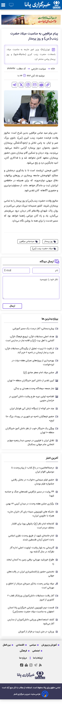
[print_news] (41, 84)
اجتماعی (36, 651)
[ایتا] (21, 665)
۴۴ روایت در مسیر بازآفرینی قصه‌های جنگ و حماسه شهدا (29, 494)
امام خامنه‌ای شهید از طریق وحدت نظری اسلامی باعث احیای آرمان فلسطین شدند (31, 538)
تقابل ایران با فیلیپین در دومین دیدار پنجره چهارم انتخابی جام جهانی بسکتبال (30, 443)
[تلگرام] (14, 85)
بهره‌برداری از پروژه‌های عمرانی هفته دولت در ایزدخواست (33, 363)
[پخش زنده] (11, 5)
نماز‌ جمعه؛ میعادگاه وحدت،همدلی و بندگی (34, 389)
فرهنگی (23, 651)
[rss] (40, 665)
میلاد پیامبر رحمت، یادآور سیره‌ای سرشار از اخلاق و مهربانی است (30, 586)
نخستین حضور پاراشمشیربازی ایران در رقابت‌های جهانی (30, 574)
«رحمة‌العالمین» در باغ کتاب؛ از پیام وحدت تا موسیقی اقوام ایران (32, 470)
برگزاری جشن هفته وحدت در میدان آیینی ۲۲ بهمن (30, 504)
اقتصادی (20, 645)
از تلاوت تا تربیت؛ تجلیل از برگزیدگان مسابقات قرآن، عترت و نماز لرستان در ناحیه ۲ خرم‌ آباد (29, 351)
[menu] (3, 5)
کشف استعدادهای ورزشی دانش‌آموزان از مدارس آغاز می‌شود (31, 622)
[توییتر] (21, 85)
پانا (45, 687)
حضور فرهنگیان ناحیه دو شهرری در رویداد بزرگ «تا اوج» (30, 419)
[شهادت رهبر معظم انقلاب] (31, 20)
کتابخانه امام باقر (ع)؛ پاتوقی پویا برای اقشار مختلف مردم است (33, 526)
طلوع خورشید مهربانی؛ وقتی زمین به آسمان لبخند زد (30, 562)
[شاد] (26, 665)
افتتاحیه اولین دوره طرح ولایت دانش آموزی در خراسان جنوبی (31, 399)
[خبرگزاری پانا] (42, 5)
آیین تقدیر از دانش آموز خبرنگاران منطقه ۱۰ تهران (30, 381)
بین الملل (7, 645)
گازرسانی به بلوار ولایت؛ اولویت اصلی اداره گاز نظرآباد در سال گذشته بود (32, 550)
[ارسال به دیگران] (35, 85)
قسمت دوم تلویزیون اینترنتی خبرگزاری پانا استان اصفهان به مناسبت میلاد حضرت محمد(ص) (31, 610)
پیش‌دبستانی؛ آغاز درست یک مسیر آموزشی (33, 329)
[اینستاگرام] (28, 85)
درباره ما (23, 658)
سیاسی (33, 645)
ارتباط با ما (38, 658)
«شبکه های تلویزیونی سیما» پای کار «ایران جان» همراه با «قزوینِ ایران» (30, 514)
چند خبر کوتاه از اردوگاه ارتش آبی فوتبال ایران (32, 409)
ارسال (12, 306)
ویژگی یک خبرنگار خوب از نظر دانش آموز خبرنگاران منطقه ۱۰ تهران (29, 431)
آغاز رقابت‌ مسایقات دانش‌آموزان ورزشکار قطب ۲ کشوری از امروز (30, 598)
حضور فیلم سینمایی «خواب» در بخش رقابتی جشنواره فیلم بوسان (32, 482)
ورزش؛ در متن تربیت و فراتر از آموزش (36, 632)
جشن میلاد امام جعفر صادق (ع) (38, 373)
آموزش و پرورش (49, 645)
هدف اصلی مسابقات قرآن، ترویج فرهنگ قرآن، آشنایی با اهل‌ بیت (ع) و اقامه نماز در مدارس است (30, 339)
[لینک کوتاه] (47, 84)
